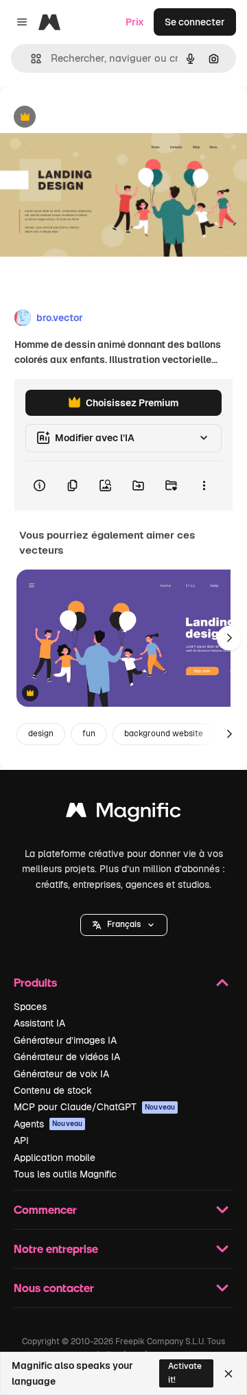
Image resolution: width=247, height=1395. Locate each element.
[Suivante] (229, 638)
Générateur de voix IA (61, 1074)
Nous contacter (54, 1287)
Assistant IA (39, 1023)
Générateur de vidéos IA (67, 1057)
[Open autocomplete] (30, 59)
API (21, 1140)
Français (124, 924)
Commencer (45, 1209)
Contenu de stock (53, 1090)
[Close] (228, 1373)
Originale (91, 117)
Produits (35, 982)
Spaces (30, 1006)
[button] (123, 925)
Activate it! (185, 1373)
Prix (135, 22)
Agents (48, 1124)
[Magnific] (123, 813)
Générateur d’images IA (65, 1040)
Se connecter (195, 22)
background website (163, 733)
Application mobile (54, 1157)
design (41, 733)
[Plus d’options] (203, 486)
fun (88, 733)
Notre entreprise (56, 1248)
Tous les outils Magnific (65, 1174)
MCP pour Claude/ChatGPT (94, 1107)
